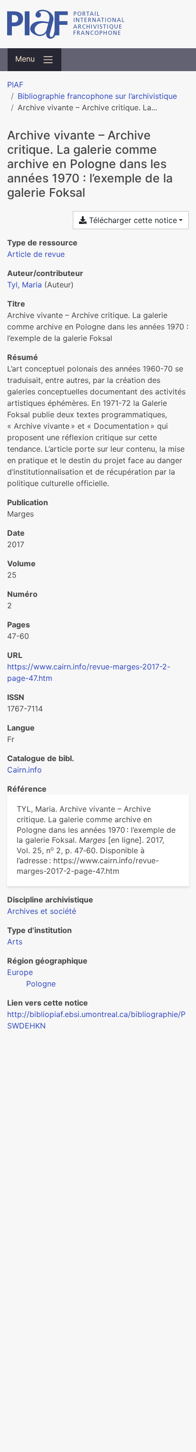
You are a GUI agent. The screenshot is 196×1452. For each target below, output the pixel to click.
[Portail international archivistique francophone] (98, 24)
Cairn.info (24, 769)
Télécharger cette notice (132, 220)
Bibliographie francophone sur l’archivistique (97, 96)
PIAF (15, 84)
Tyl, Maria (24, 284)
